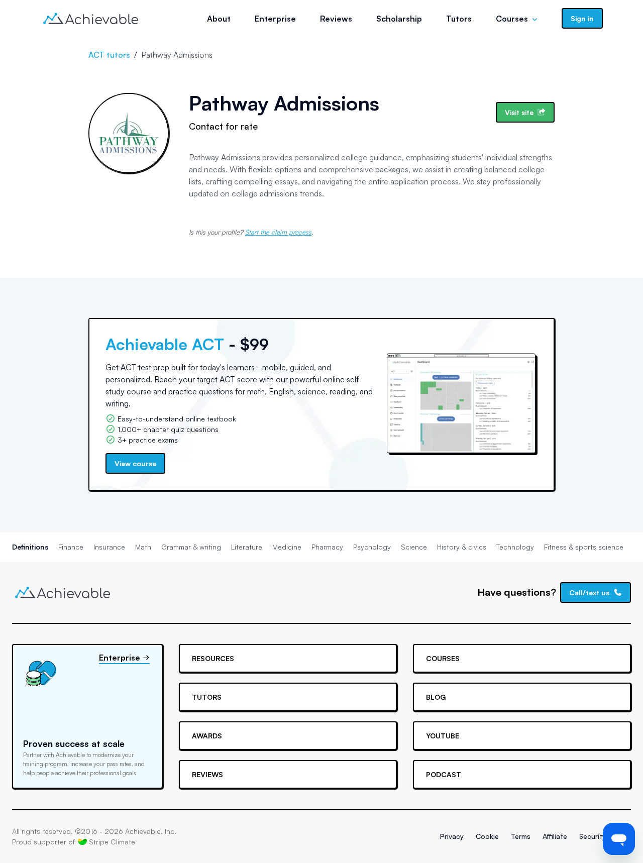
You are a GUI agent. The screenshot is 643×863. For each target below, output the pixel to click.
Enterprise (275, 19)
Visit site (519, 112)
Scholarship (399, 19)
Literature (246, 547)
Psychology (372, 547)
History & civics (461, 547)
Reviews (336, 19)
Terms (520, 836)
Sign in (582, 18)
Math (143, 547)
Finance (70, 547)
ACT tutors (109, 55)
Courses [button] (512, 19)
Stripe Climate (112, 841)
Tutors (459, 19)
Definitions (30, 547)
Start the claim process (278, 232)
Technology (515, 547)
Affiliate (555, 836)
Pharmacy (327, 547)
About (219, 19)
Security (592, 836)
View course (135, 463)
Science (414, 547)
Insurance (109, 547)
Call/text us (589, 592)
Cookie (487, 836)
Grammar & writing (191, 547)
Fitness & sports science (583, 547)
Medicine (286, 547)
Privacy (452, 836)
